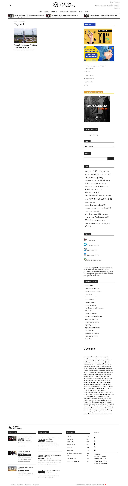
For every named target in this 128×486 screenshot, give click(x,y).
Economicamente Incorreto (93, 291)
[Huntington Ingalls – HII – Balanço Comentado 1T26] (11, 15)
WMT (106, 223)
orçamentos (100, 199)
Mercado (17, 42)
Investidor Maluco (90, 305)
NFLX (108, 195)
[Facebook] (94, 435)
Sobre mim (89, 82)
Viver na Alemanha (93, 223)
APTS (106, 171)
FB (102, 180)
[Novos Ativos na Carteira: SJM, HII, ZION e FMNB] (86, 15)
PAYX (87, 208)
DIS (108, 174)
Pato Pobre (88, 294)
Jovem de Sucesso (90, 302)
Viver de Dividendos (19, 50)
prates (96, 211)
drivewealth (89, 180)
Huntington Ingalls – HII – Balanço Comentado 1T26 (29, 15)
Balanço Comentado (23, 470)
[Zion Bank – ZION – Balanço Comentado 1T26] (48, 15)
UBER (98, 220)
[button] (10, 5)
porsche (88, 211)
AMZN (97, 171)
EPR (97, 180)
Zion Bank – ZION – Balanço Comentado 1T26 (65, 15)
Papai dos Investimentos (92, 327)
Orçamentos (90, 78)
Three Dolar (88, 339)
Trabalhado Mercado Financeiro (94, 308)
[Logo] (64, 5)
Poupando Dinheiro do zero (93, 316)
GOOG (94, 183)
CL (101, 174)
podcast (106, 208)
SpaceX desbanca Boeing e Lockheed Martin (25, 46)
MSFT (102, 195)
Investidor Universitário (92, 322)
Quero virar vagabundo (92, 333)
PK (98, 208)
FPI (87, 183)
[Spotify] (94, 444)
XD (87, 85)
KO (93, 189)
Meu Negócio (91, 195)
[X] (94, 447)
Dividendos (89, 75)
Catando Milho (89, 311)
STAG (87, 217)
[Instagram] (94, 438)
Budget (95, 174)
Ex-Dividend (91, 240)
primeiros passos (93, 214)
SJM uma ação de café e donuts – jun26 (49, 470)
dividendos (94, 178)
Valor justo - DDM (93, 255)
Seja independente (90, 325)
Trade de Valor (102, 217)
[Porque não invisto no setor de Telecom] (12, 468)
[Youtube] (94, 450)
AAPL (88, 171)
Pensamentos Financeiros (93, 288)
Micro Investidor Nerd (91, 319)
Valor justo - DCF (92, 250)
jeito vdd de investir (100, 186)
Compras (41, 458)
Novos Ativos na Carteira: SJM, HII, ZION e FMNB (103, 15)
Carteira (88, 72)
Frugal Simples (89, 330)
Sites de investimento (94, 260)
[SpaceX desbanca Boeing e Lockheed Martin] (29, 35)
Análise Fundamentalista (24, 454)
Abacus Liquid (89, 285)
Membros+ (92, 192)
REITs (105, 214)
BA (87, 174)
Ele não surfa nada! (90, 297)
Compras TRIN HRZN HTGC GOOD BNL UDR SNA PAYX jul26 (49, 456)
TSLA (89, 220)
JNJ (87, 189)
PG (94, 208)
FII (108, 180)
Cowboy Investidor (90, 313)
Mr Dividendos (89, 299)
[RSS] (94, 441)
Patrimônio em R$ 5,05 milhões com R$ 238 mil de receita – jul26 (49, 438)
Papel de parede (90, 202)
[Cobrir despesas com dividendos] (12, 453)
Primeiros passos (93, 245)
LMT (99, 189)
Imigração (88, 186)
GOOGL (102, 183)
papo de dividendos (95, 205)
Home (15, 21)
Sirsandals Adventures (91, 336)
